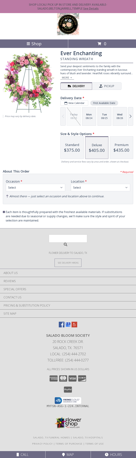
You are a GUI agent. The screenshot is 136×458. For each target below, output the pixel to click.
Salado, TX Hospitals (88, 437)
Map (69, 454)
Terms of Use (94, 443)
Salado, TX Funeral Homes (51, 437)
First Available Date (104, 103)
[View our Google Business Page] (68, 326)
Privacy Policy (42, 443)
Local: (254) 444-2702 (68, 354)
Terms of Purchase (69, 443)
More (65, 77)
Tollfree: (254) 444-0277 (68, 360)
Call (24, 454)
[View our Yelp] (74, 326)
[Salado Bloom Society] (68, 34)
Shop (36, 43)
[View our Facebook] (61, 326)
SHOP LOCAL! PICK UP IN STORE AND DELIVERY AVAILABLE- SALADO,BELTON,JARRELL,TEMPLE (68, 6)
